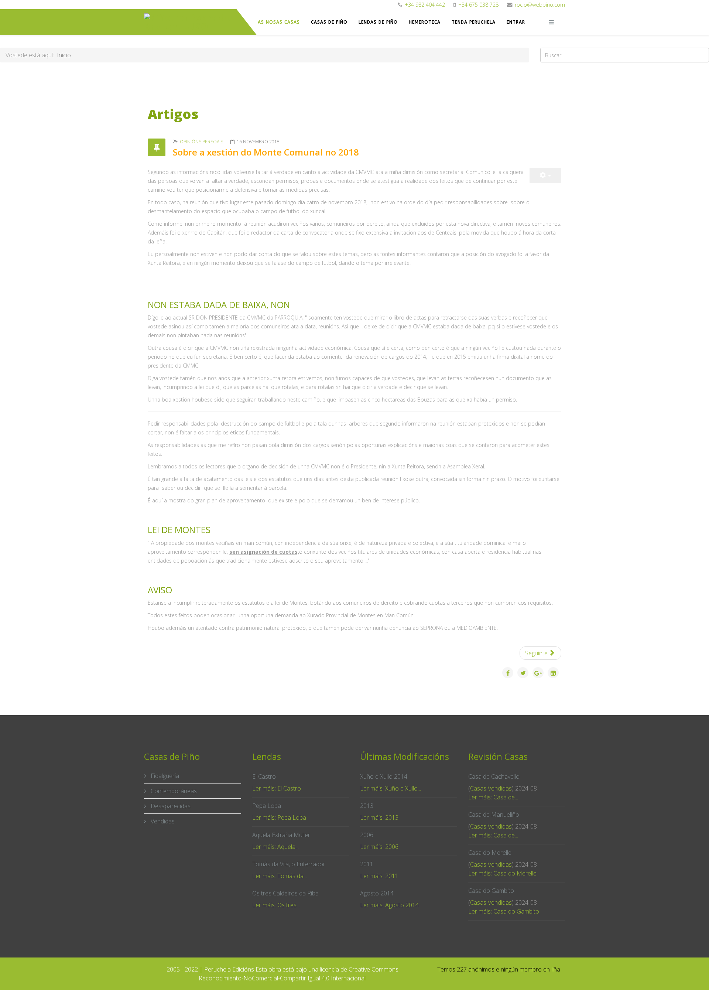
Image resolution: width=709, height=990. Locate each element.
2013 (366, 806)
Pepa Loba (266, 806)
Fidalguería (164, 776)
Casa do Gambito (491, 891)
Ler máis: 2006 (379, 847)
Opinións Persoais (201, 142)
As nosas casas (279, 22)
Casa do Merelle (489, 853)
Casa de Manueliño (493, 814)
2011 (366, 864)
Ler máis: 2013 (379, 817)
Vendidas (162, 821)
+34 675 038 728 (478, 4)
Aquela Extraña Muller (281, 835)
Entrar (516, 22)
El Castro (264, 776)
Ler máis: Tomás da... (279, 876)
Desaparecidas (170, 806)
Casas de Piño (329, 22)
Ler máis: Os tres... (276, 905)
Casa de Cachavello (494, 776)
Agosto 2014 (377, 893)
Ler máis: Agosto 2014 (389, 905)
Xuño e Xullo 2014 (383, 776)
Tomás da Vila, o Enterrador (288, 864)
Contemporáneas (173, 791)
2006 (366, 835)
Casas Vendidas (491, 788)
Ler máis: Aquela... (275, 847)
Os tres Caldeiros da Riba (285, 893)
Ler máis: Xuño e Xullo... (390, 788)
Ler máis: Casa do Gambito (503, 911)
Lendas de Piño (378, 22)
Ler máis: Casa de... (493, 797)
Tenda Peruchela (474, 22)
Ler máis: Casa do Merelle (502, 873)
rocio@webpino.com (540, 4)
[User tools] (545, 175)
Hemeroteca (425, 22)
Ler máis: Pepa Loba (279, 817)
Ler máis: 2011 (379, 876)
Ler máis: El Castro (276, 788)
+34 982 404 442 (425, 4)
